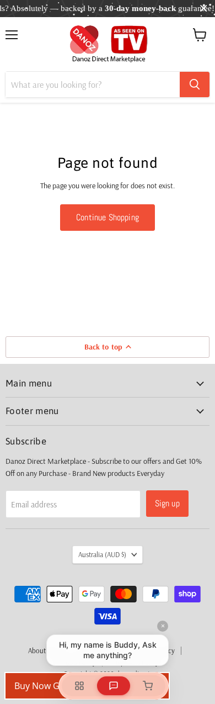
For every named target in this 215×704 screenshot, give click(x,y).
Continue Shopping (107, 217)
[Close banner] (203, 8)
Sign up (167, 503)
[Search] (194, 84)
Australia (102, 554)
